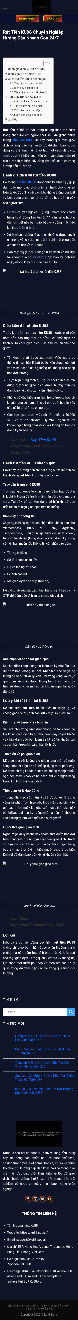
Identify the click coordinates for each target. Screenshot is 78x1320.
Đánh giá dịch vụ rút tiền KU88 (27, 69)
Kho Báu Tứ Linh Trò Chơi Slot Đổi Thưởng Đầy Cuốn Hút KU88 (44, 1091)
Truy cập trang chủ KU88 (28, 83)
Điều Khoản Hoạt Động (23, 1305)
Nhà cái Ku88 (23, 140)
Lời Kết (12, 119)
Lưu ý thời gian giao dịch (28, 114)
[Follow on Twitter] (42, 1199)
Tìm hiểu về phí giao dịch (28, 105)
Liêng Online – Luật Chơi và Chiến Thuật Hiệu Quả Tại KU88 (42, 1038)
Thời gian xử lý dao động (28, 110)
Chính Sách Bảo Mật (55, 1305)
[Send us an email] (50, 1199)
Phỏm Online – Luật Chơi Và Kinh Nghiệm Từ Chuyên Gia (43, 1051)
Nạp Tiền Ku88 (43, 440)
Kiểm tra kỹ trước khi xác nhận (31, 101)
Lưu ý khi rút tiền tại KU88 (24, 97)
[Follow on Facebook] (28, 1199)
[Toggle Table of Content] (44, 63)
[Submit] (71, 1012)
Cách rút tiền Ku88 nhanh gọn (27, 79)
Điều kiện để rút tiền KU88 (25, 74)
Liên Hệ (30, 1308)
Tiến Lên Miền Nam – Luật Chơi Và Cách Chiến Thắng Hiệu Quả (42, 1064)
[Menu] (5, 7)
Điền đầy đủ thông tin (26, 87)
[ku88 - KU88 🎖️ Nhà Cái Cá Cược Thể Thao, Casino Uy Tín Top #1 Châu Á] (41, 7)
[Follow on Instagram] (35, 1199)
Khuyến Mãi (45, 1308)
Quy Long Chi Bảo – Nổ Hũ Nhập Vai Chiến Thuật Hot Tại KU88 (44, 1077)
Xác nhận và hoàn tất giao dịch (31, 92)
